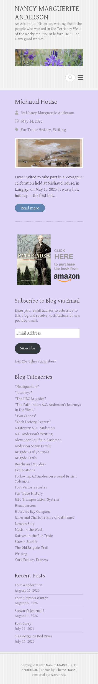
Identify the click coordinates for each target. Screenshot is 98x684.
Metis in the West (28, 530)
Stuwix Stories (26, 542)
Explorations (25, 470)
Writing (59, 129)
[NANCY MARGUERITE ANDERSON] (49, 56)
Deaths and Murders (30, 464)
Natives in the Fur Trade (34, 536)
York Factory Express (31, 560)
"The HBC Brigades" (30, 399)
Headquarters (25, 506)
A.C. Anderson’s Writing (34, 434)
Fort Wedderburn (28, 585)
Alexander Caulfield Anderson (38, 440)
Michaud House (36, 102)
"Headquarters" (27, 387)
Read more (30, 208)
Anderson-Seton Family (33, 446)
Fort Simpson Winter (31, 598)
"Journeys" (23, 393)
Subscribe (27, 348)
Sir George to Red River (33, 636)
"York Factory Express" (33, 422)
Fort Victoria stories (31, 487)
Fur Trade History (36, 129)
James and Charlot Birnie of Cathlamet (44, 517)
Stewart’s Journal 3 (29, 611)
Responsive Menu (80, 77)
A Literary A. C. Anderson (35, 428)
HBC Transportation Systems (37, 499)
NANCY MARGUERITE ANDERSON (47, 13)
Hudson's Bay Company (33, 512)
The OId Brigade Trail (31, 548)
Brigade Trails (26, 458)
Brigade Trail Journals (32, 452)
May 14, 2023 (31, 121)
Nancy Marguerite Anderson (50, 112)
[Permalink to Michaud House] (49, 153)
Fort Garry (23, 624)
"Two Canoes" (25, 416)
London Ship (25, 524)
